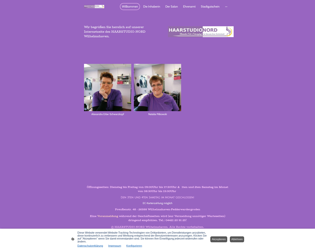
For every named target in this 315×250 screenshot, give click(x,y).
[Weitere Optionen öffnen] (226, 6)
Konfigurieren (134, 245)
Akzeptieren (219, 239)
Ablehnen (237, 239)
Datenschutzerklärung (90, 245)
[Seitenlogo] (94, 6)
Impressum (114, 245)
